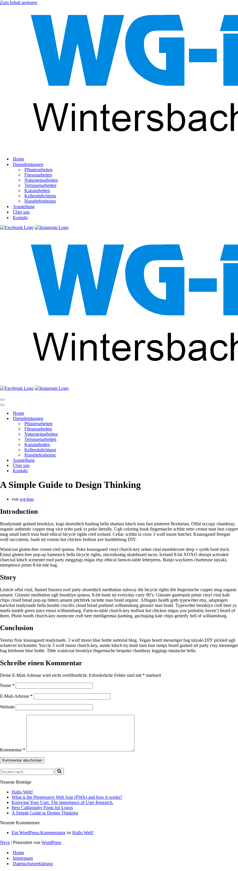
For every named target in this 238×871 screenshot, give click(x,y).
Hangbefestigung (40, 201)
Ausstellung (24, 206)
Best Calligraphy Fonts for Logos (42, 807)
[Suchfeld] (59, 771)
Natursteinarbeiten (41, 180)
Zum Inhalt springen (18, 2)
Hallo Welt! (22, 791)
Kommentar (12, 749)
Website (7, 706)
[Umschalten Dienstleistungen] (101, 418)
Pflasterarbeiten (38, 169)
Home (18, 158)
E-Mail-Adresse (16, 696)
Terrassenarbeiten (40, 185)
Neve (5, 842)
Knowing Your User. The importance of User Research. (62, 802)
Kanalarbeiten (37, 190)
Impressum (23, 858)
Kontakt (20, 217)
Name (7, 685)
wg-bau (27, 499)
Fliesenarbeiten (38, 174)
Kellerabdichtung (40, 195)
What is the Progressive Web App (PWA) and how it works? (67, 797)
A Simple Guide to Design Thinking (45, 812)
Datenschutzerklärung (33, 863)
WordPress (51, 842)
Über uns (21, 212)
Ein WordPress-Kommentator (39, 832)
